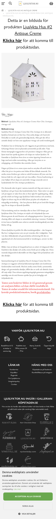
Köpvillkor (13, 372)
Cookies (14, 384)
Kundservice (14, 369)
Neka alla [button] (28, 506)
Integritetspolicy (14, 381)
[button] (28, 514)
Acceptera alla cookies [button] (28, 496)
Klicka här (12, 40)
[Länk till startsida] (2, 10)
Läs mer (17, 489)
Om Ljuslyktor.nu (14, 378)
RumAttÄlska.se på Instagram (42, 372)
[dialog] (28, 493)
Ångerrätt (14, 375)
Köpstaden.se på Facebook (42, 369)
